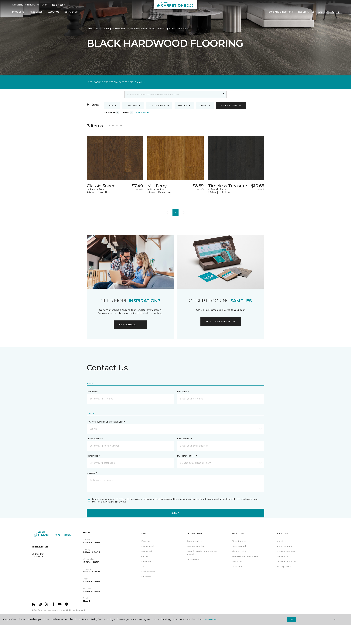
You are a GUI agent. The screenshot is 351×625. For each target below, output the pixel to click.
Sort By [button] (113, 125)
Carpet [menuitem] (144, 556)
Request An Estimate (310, 12)
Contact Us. (140, 82)
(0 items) (338, 12)
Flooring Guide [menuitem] (239, 551)
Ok (291, 619)
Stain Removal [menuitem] (239, 541)
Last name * (183, 392)
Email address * (184, 439)
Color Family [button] (157, 105)
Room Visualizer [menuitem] (195, 541)
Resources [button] (36, 12)
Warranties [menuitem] (237, 561)
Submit (175, 513)
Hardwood (120, 28)
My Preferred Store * (187, 456)
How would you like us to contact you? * (106, 422)
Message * (92, 473)
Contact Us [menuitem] (71, 12)
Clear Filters (142, 112)
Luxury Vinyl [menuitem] (147, 546)
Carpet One (92, 28)
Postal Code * (93, 456)
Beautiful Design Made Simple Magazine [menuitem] (202, 552)
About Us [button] (53, 12)
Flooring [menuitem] (145, 541)
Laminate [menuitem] (146, 561)
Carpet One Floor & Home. (52, 610)
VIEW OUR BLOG (127, 324)
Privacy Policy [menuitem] (284, 566)
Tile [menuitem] (143, 566)
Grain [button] (203, 105)
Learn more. (210, 619)
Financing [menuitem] (146, 576)
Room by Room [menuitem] (284, 546)
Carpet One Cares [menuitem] (286, 551)
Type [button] (110, 105)
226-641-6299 (58, 5)
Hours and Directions (280, 12)
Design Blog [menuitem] (193, 559)
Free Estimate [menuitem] (148, 571)
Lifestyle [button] (131, 105)
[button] (328, 12)
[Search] (224, 94)
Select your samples (218, 321)
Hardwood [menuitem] (146, 551)
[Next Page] (184, 212)
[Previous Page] (167, 212)
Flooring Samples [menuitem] (195, 546)
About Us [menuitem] (281, 541)
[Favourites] (333, 12)
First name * (92, 392)
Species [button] (182, 105)
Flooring (107, 28)
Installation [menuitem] (237, 566)
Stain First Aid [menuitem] (239, 546)
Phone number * (95, 439)
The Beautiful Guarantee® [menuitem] (245, 556)
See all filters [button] (228, 105)
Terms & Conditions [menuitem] (287, 561)
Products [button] (18, 12)
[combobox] (172, 94)
